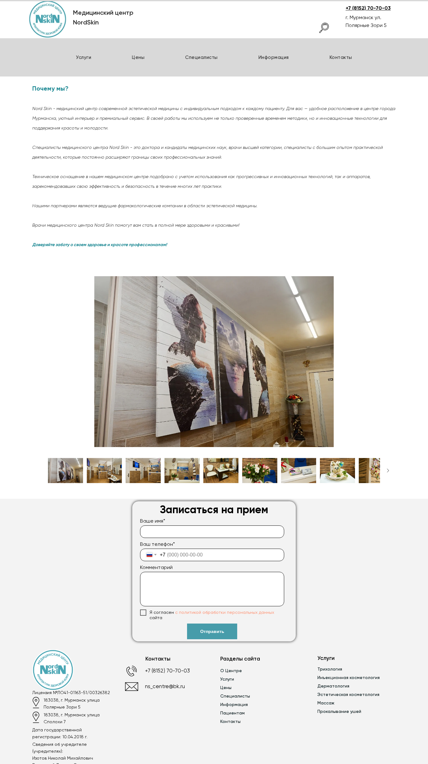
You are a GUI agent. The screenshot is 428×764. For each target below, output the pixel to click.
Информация (234, 704)
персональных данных (250, 612)
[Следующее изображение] (388, 470)
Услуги (83, 57)
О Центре (231, 670)
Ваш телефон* (157, 544)
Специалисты (201, 57)
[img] (324, 28)
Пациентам (232, 712)
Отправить (212, 631)
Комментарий (156, 567)
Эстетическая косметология (348, 694)
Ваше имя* (152, 521)
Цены (138, 57)
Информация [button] (273, 57)
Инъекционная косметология (348, 677)
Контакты (341, 57)
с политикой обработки (200, 612)
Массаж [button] (325, 702)
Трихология (329, 669)
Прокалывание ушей (339, 711)
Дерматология (333, 685)
